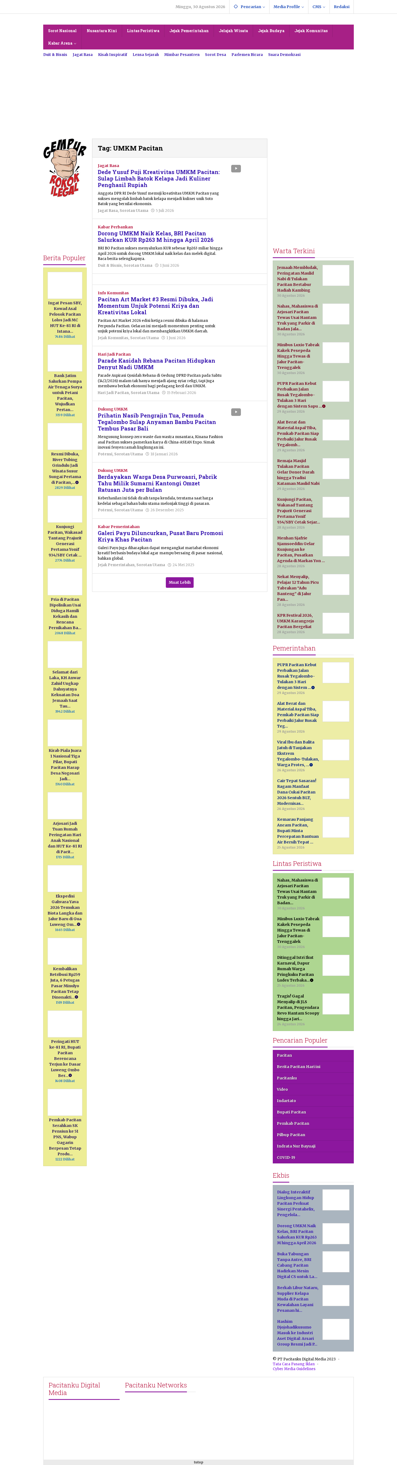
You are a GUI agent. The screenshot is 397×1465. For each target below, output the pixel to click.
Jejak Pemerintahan (116, 565)
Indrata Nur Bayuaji (296, 1146)
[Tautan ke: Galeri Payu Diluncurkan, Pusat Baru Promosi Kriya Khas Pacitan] (245, 535)
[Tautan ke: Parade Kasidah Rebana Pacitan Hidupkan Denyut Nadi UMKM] (245, 363)
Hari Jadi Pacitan (114, 354)
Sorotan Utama (134, 210)
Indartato (286, 1100)
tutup (198, 1462)
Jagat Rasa (108, 165)
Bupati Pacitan (291, 1112)
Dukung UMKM (112, 409)
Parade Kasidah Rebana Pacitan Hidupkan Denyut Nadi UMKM (156, 364)
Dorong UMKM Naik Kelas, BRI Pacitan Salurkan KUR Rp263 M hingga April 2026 (155, 236)
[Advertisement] (198, 95)
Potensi (105, 454)
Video (282, 1089)
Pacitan (284, 1055)
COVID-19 (286, 1157)
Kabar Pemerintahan (119, 526)
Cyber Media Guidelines (294, 1369)
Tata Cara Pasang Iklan (294, 1364)
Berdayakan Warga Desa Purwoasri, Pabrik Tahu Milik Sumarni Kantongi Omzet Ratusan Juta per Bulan (157, 483)
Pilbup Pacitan (291, 1134)
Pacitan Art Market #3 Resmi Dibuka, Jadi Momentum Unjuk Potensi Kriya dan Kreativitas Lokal (155, 306)
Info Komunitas (113, 293)
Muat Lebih (180, 582)
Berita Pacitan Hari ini (298, 1066)
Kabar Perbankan (115, 227)
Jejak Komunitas (113, 338)
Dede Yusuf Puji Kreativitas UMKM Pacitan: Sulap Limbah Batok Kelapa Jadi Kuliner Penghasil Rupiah (159, 178)
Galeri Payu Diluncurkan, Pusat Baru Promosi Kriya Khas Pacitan (160, 536)
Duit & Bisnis (110, 265)
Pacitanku (287, 1078)
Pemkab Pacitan (293, 1123)
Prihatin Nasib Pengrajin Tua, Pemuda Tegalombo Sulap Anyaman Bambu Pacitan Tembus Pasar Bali (157, 422)
